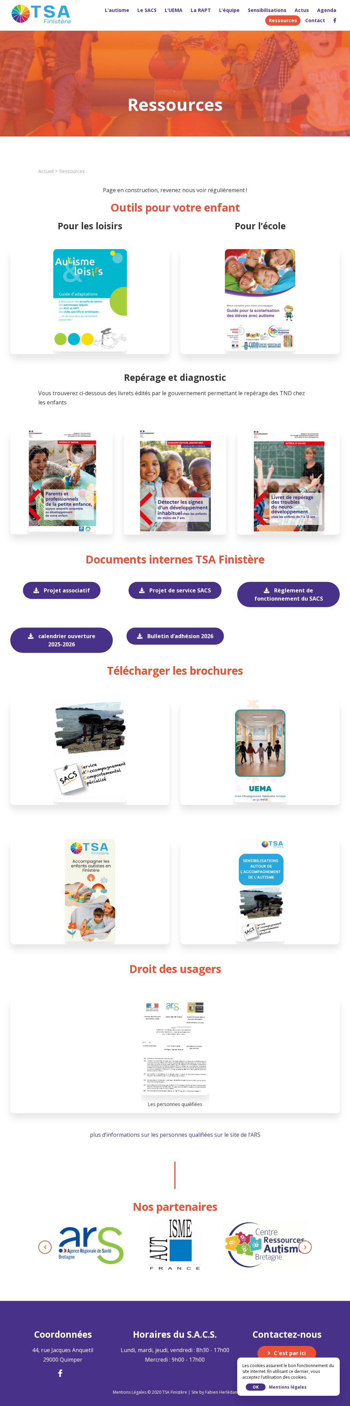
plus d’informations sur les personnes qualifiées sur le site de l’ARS (175, 1134)
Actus (302, 10)
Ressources (283, 20)
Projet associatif (66, 590)
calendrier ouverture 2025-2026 (66, 640)
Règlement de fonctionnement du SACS (288, 594)
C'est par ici (290, 1353)
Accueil (46, 171)
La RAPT (201, 10)
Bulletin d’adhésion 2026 (179, 636)
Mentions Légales (129, 1392)
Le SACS (147, 10)
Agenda (326, 10)
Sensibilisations (267, 10)
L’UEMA (174, 10)
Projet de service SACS (179, 590)
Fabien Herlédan (221, 1392)
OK (256, 1387)
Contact (315, 20)
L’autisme (117, 10)
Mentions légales (288, 1387)
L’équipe (229, 10)
